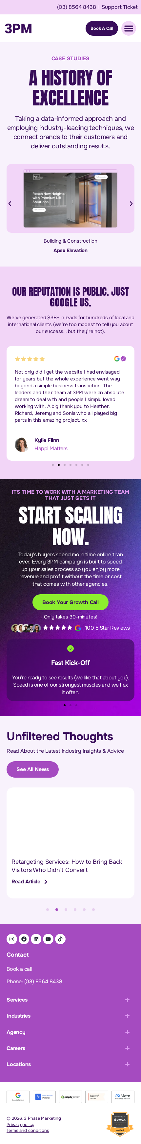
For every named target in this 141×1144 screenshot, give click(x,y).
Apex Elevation (70, 250)
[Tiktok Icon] (60, 939)
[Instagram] (12, 939)
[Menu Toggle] (128, 28)
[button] (10, 203)
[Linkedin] (36, 939)
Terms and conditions (28, 1130)
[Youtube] (48, 939)
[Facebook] (24, 939)
